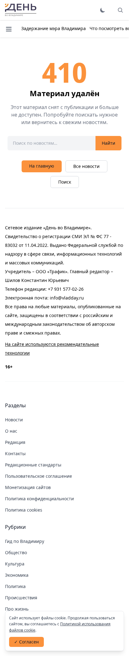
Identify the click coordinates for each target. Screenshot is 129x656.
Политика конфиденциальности (39, 499)
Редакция (15, 442)
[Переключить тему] (102, 10)
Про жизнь (16, 609)
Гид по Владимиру (24, 541)
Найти (108, 143)
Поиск (64, 182)
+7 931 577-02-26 (66, 289)
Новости (14, 420)
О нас (11, 431)
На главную (41, 166)
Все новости (86, 166)
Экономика (16, 575)
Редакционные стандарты (33, 465)
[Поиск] (120, 10)
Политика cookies (23, 510)
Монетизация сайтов (28, 487)
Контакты (15, 453)
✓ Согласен (26, 642)
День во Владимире (20, 10)
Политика (15, 586)
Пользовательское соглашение (38, 476)
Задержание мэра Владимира (53, 28)
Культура (14, 564)
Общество (16, 552)
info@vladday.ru (67, 298)
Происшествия (21, 598)
